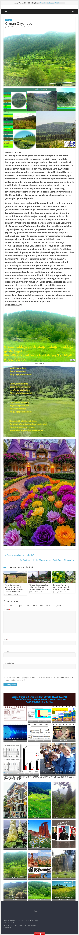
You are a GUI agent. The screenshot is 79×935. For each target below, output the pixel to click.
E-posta (7, 651)
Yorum (6, 610)
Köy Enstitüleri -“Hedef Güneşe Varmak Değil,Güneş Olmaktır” (46, 560)
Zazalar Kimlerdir (46, 3)
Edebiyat (8, 20)
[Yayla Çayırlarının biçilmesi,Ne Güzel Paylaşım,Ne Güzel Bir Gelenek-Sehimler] (15, 572)
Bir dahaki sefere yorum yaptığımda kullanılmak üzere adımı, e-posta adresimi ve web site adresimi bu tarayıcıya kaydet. (38, 678)
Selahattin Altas (22, 27)
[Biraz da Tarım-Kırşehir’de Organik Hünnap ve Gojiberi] (64, 572)
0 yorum (31, 27)
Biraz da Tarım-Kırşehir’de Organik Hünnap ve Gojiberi (61, 587)
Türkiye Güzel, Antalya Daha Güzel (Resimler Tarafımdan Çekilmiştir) (39, 587)
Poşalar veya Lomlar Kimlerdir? (19, 555)
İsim (5, 639)
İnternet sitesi (8, 663)
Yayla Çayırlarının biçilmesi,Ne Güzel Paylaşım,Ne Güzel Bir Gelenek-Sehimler (14, 588)
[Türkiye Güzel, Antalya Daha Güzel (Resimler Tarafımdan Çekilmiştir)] (39, 572)
